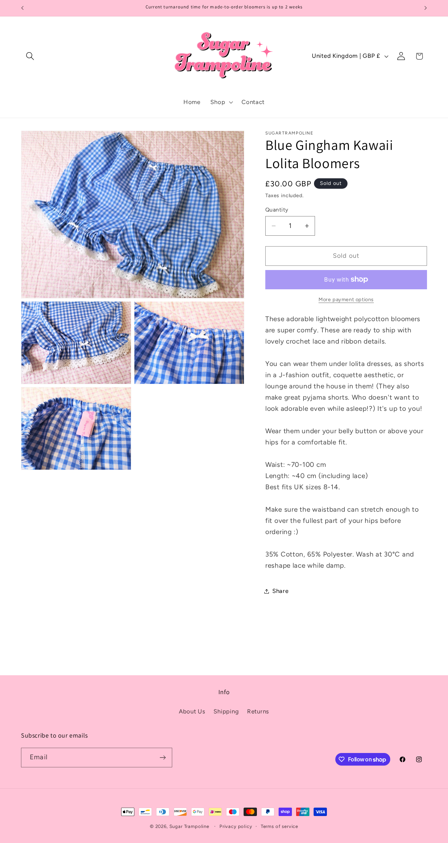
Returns (258, 711)
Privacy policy (235, 826)
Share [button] (280, 590)
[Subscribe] (162, 757)
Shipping (226, 711)
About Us (192, 711)
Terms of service (279, 826)
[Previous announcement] (22, 8)
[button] (30, 56)
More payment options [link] (346, 299)
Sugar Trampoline (189, 826)
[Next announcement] (425, 8)
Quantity (276, 209)
